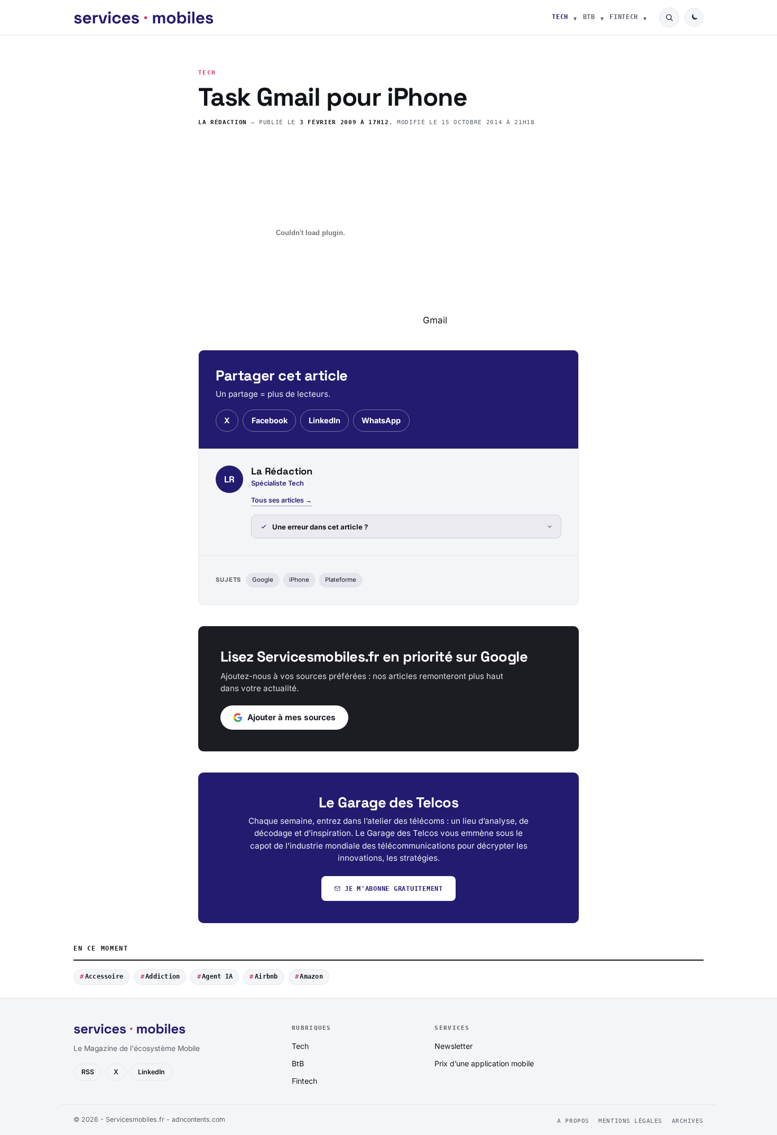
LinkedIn (324, 420)
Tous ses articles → (281, 500)
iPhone (299, 579)
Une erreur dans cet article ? (320, 527)
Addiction (162, 976)
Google (262, 579)
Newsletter (453, 1045)
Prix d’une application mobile (484, 1063)
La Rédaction (222, 122)
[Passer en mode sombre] (694, 17)
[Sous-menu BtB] (602, 17)
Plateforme (340, 579)
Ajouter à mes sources (291, 717)
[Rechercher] (669, 17)
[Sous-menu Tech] (575, 17)
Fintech (623, 17)
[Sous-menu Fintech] (644, 17)
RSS (87, 1072)
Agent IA (217, 976)
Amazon (311, 976)
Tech (560, 17)
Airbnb (266, 976)
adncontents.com (198, 1119)
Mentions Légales (630, 1121)
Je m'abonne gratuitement (394, 888)
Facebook (270, 420)
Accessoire (104, 976)
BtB (589, 17)
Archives (688, 1121)
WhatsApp (381, 420)
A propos (573, 1121)
